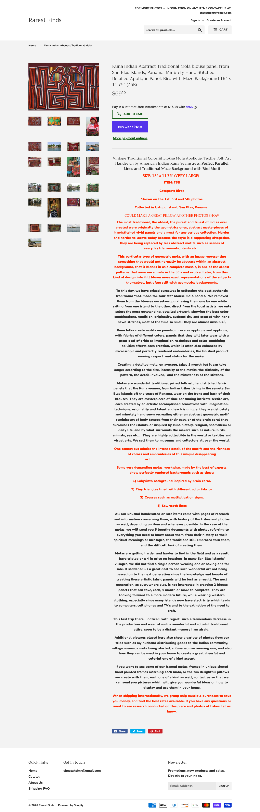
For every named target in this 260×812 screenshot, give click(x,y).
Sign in (195, 20)
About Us (35, 782)
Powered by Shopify (70, 805)
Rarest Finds (45, 20)
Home (32, 45)
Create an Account (219, 20)
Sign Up (224, 786)
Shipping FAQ (39, 788)
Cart (223, 30)
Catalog (34, 776)
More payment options (130, 138)
